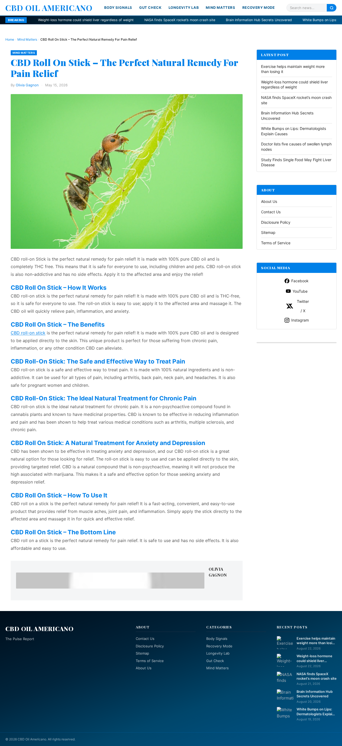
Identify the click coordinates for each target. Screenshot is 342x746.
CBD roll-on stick (28, 332)
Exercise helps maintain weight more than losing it (316, 640)
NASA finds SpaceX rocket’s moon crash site (142, 20)
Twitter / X (303, 306)
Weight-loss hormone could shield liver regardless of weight (49, 20)
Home (9, 39)
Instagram (300, 320)
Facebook (300, 281)
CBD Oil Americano (48, 7)
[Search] (331, 7)
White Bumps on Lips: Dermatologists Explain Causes (315, 711)
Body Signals (118, 7)
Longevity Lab (184, 7)
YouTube (300, 291)
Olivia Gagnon (27, 85)
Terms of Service (275, 243)
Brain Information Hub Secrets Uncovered (222, 20)
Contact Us (271, 212)
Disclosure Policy (275, 222)
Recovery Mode (258, 7)
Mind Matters (220, 7)
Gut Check (150, 7)
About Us (269, 201)
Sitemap (268, 232)
